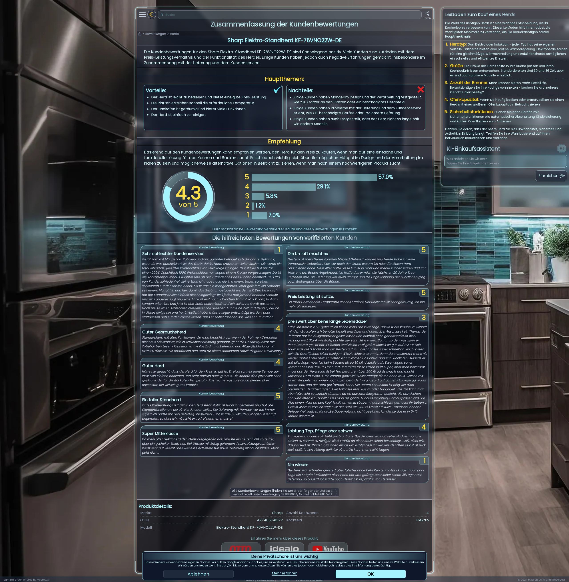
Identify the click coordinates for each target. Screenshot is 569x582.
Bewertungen (155, 33)
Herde (174, 33)
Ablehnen (198, 574)
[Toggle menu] (142, 14)
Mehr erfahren (284, 573)
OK (370, 574)
